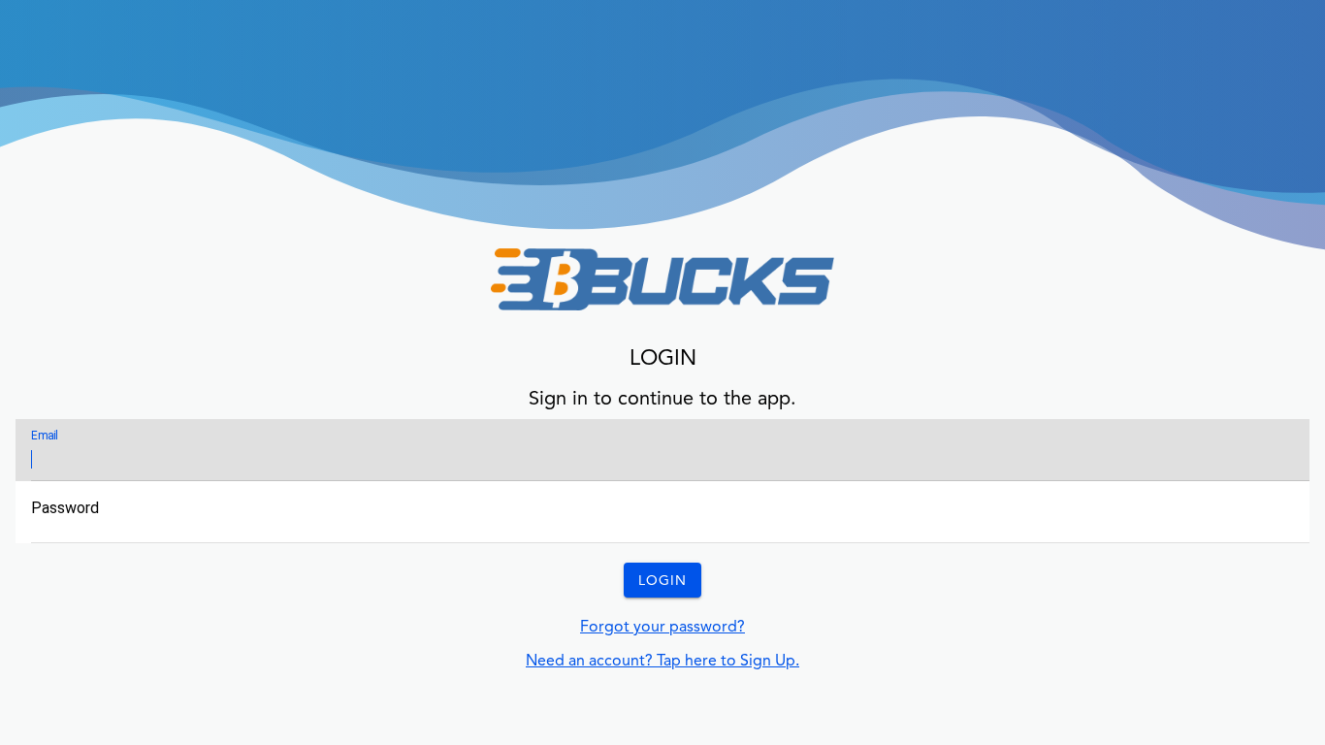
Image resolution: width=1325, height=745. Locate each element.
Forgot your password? (662, 626)
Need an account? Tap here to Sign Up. (662, 660)
